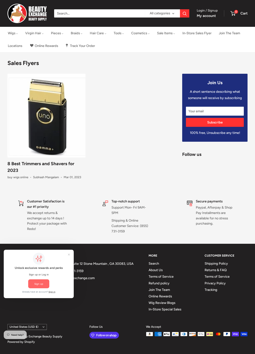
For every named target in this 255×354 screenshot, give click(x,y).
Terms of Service (161, 276)
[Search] (184, 13)
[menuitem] (12, 33)
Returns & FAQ (216, 270)
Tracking (211, 290)
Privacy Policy (215, 283)
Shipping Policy (216, 263)
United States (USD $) (24, 326)
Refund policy (159, 283)
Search (154, 263)
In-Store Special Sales (165, 309)
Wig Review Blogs (162, 303)
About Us (156, 270)
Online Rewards (160, 296)
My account (206, 16)
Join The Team (159, 290)
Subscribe (215, 122)
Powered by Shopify (21, 342)
